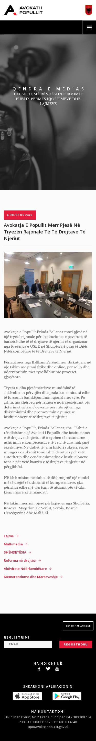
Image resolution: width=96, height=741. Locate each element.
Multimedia (13, 544)
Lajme (9, 536)
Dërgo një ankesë (78, 626)
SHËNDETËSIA (15, 552)
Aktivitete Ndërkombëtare (25, 568)
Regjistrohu (76, 644)
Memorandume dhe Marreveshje (31, 576)
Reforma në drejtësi (20, 560)
